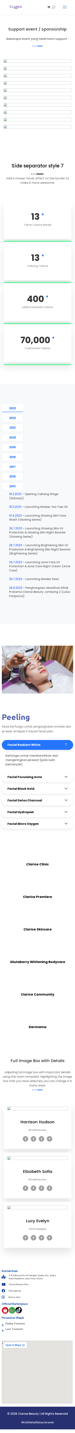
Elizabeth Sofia (37, 1171)
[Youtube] (49, 1139)
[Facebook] (25, 1139)
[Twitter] (33, 1139)
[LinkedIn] (41, 1139)
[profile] (37, 1118)
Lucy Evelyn (37, 1221)
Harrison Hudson (37, 1122)
